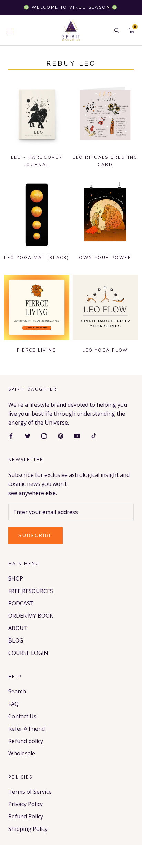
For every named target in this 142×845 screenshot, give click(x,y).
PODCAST (21, 603)
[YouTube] (77, 435)
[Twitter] (27, 435)
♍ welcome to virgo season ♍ (71, 7)
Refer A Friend (26, 728)
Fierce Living (37, 350)
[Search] (116, 30)
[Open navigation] (9, 30)
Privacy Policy (25, 804)
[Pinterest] (60, 435)
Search (17, 691)
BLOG (15, 640)
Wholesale (21, 753)
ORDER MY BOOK (30, 615)
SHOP (15, 578)
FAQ (13, 704)
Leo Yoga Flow (105, 350)
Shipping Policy (28, 829)
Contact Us (22, 716)
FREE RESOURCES (30, 591)
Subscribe (35, 535)
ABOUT (18, 628)
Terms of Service (30, 791)
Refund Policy (25, 816)
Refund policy (25, 741)
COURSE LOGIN (28, 653)
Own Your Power (105, 257)
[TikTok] (94, 435)
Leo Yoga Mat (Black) (36, 257)
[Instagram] (44, 435)
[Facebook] (11, 435)
